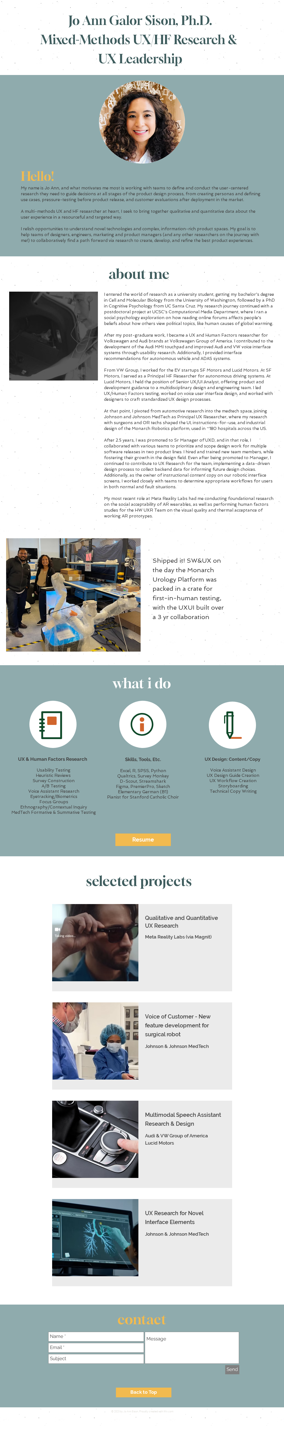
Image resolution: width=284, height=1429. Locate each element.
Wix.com (169, 1411)
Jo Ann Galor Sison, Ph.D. (140, 20)
